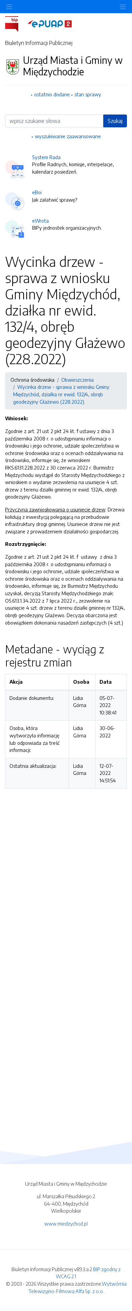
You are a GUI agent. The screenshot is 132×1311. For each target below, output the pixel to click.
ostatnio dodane (52, 94)
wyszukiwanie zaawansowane (68, 136)
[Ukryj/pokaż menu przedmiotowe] (9, 6)
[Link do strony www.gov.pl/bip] (15, 23)
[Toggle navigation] (123, 6)
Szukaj (115, 121)
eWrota (40, 221)
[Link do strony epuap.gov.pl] (50, 23)
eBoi (37, 192)
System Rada (46, 157)
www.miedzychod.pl (66, 1223)
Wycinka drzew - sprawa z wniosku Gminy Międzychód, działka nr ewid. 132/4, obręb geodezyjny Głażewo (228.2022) (61, 394)
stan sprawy (87, 94)
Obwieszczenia (77, 380)
